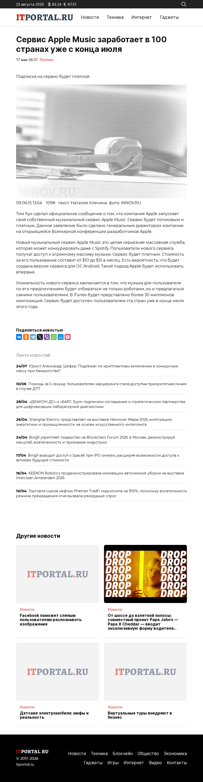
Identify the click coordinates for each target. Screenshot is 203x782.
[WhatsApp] (54, 337)
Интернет (141, 17)
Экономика (175, 753)
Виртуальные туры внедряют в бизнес (140, 715)
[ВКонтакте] (19, 337)
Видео (155, 762)
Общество (148, 753)
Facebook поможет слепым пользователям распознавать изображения (51, 619)
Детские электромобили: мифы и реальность (54, 715)
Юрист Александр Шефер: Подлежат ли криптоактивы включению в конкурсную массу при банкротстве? (97, 368)
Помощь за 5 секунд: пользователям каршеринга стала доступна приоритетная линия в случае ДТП (101, 386)
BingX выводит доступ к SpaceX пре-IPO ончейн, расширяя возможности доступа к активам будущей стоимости (97, 458)
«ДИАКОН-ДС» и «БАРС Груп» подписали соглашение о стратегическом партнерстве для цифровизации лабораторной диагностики (100, 404)
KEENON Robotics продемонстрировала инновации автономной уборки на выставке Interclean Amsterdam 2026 (100, 475)
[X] (40, 337)
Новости (90, 17)
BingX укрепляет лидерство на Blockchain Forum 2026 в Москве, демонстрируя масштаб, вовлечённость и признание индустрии (95, 440)
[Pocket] (68, 337)
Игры (113, 762)
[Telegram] (33, 337)
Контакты (177, 762)
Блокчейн (123, 753)
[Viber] (47, 337)
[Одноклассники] (26, 337)
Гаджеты (169, 17)
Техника (115, 17)
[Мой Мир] (61, 337)
